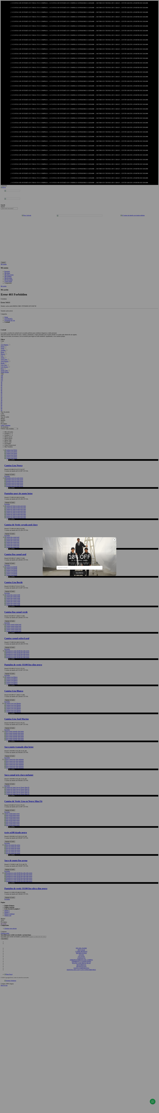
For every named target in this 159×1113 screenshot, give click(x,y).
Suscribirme (79, 573)
